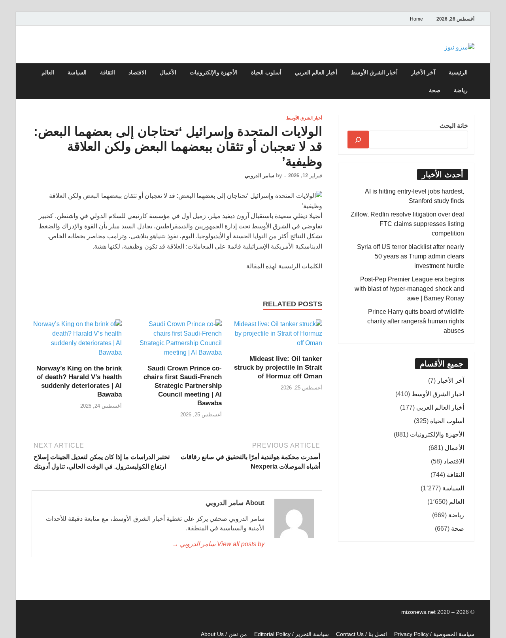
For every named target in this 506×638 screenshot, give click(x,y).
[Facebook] (53, 22)
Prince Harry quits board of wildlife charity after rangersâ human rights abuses (415, 321)
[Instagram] (34, 22)
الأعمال (168, 72)
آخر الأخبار (423, 72)
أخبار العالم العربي (316, 72)
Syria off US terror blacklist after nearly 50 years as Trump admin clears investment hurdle (410, 256)
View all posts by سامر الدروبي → (218, 544)
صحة (434, 90)
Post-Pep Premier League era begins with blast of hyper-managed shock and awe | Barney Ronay (409, 289)
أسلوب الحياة (266, 72)
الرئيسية (458, 72)
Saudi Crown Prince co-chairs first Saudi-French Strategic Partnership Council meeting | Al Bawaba (182, 386)
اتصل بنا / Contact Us (361, 634)
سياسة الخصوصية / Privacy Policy (434, 634)
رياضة (461, 90)
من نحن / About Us (224, 634)
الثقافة (107, 72)
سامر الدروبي (259, 175)
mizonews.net (419, 612)
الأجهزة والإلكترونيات (214, 72)
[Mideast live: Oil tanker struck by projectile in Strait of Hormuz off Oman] (277, 336)
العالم (48, 72)
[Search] (358, 139)
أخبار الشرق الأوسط (374, 72)
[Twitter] (44, 22)
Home (416, 19)
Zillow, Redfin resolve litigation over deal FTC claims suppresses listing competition (407, 224)
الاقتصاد (137, 72)
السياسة (77, 72)
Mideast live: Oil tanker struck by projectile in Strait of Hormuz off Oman (278, 367)
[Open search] (34, 72)
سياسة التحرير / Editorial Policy (291, 634)
